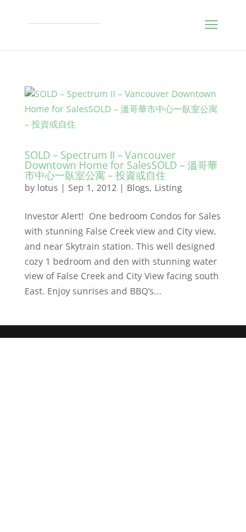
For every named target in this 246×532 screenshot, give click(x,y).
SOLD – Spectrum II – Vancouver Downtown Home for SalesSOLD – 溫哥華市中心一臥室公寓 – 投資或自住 (121, 165)
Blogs (138, 188)
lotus (47, 188)
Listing (168, 188)
